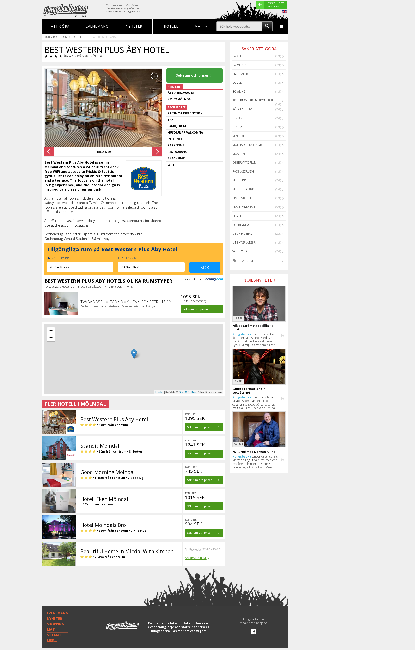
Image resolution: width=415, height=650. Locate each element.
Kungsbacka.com (55, 37)
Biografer (240, 74)
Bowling (239, 91)
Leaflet (159, 392)
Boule (237, 83)
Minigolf (239, 136)
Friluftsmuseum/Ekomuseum (254, 100)
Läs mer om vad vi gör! (188, 631)
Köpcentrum (242, 109)
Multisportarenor (247, 145)
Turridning (241, 225)
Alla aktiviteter (249, 261)
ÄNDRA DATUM (196, 558)
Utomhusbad (242, 234)
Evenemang (97, 26)
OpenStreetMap (188, 392)
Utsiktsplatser (244, 242)
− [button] (51, 338)
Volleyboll (241, 251)
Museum (238, 154)
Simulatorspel (243, 198)
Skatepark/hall (244, 207)
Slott (236, 216)
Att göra (60, 26)
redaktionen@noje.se (253, 623)
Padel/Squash (243, 171)
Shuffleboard (243, 189)
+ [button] (51, 331)
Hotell (171, 26)
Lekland (238, 118)
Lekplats (238, 127)
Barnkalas (240, 65)
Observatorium (244, 163)
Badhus (238, 56)
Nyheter (134, 26)
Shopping (239, 180)
